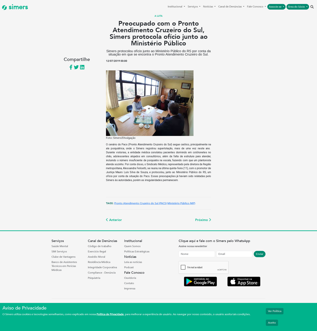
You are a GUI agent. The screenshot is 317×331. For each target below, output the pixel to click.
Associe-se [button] (275, 7)
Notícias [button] (208, 6)
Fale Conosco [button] (255, 6)
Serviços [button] (193, 6)
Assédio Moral (96, 257)
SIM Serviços (59, 251)
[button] (312, 7)
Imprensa (129, 288)
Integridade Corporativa (102, 267)
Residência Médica (99, 262)
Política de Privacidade (110, 314)
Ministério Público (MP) (181, 203)
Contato (129, 283)
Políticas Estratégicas (136, 251)
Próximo (202, 220)
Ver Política (274, 311)
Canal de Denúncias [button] (230, 6)
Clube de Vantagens (63, 257)
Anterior (115, 220)
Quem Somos (132, 246)
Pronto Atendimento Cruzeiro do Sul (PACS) (140, 203)
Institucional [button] (175, 6)
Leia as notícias (133, 262)
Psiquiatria (94, 278)
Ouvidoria (130, 278)
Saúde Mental (60, 246)
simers (17, 7)
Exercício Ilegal (97, 251)
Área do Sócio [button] (297, 7)
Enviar (259, 254)
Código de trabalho (99, 246)
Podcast (129, 267)
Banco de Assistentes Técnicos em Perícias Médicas (64, 266)
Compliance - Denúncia (102, 273)
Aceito (272, 323)
